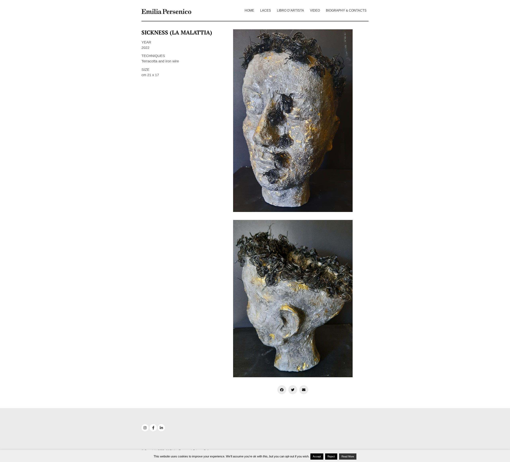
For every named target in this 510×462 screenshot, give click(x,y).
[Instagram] (145, 427)
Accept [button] (317, 456)
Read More (347, 456)
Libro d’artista (290, 10)
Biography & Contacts (346, 10)
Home (249, 10)
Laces (265, 10)
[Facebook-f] (153, 427)
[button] (281, 389)
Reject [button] (331, 456)
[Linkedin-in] (161, 427)
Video (315, 10)
